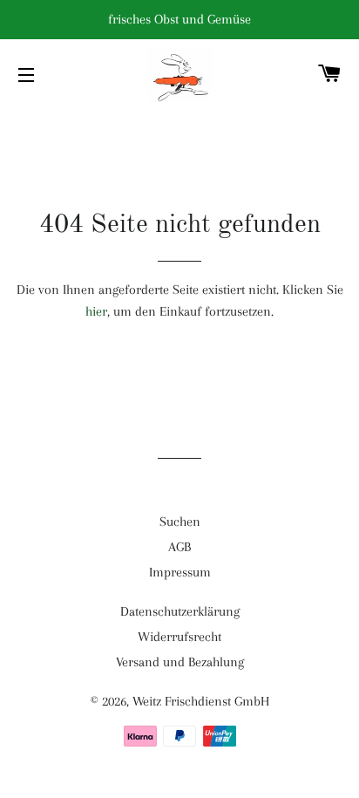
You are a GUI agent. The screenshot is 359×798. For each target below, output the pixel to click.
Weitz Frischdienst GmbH (200, 701)
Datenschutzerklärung (180, 611)
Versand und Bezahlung (180, 662)
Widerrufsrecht (179, 637)
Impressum (180, 572)
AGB (179, 547)
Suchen (179, 521)
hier (96, 311)
